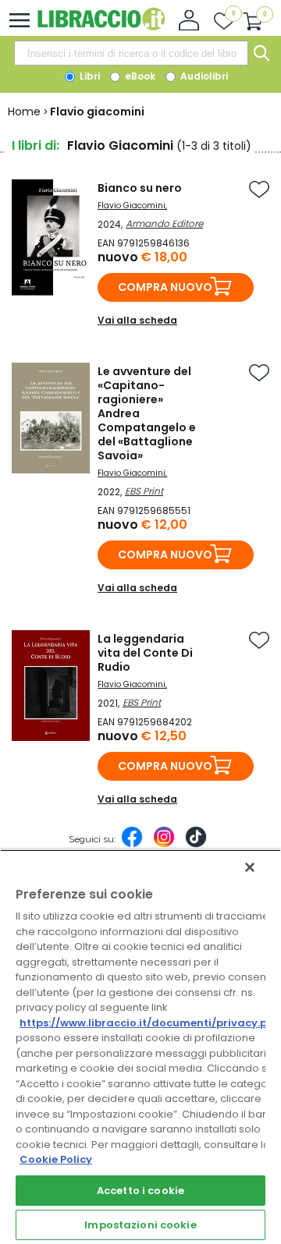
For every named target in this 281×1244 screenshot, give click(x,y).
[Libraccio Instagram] (164, 844)
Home (24, 111)
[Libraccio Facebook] (132, 844)
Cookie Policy (56, 1159)
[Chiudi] (249, 867)
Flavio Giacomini (131, 205)
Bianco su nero (140, 188)
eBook (139, 76)
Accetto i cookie (140, 1190)
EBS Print (144, 491)
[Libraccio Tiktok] (196, 844)
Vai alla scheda (137, 320)
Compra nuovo (165, 287)
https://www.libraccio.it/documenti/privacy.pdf (149, 1022)
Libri (88, 76)
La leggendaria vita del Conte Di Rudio (145, 653)
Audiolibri (203, 76)
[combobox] (131, 53)
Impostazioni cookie (140, 1224)
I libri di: (35, 145)
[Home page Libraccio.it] (101, 27)
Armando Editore (164, 223)
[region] (140, 1046)
